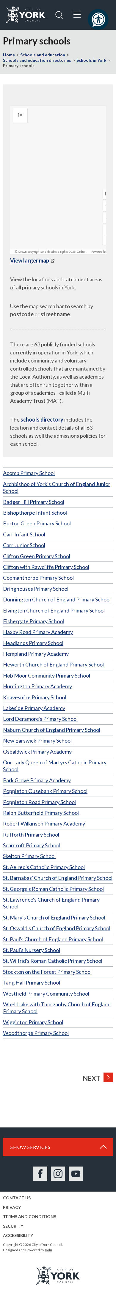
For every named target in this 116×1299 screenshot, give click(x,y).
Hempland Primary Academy (36, 653)
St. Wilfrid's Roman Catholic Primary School (52, 960)
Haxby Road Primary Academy (38, 632)
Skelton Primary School (29, 856)
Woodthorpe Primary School (36, 1033)
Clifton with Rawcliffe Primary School (46, 567)
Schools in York (91, 60)
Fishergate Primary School (33, 621)
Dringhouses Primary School (35, 588)
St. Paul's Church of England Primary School (53, 939)
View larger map (29, 260)
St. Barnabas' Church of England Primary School (57, 877)
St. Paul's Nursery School (31, 950)
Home (9, 54)
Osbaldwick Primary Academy (37, 751)
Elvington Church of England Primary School (54, 610)
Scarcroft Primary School (31, 845)
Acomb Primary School (29, 473)
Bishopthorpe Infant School (35, 512)
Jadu (48, 1250)
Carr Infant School (24, 534)
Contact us (17, 1197)
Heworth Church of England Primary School (53, 664)
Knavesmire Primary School (34, 697)
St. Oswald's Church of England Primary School (56, 928)
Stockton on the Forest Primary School (47, 971)
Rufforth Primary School (31, 834)
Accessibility (18, 1235)
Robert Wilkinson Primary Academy (44, 823)
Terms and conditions (29, 1216)
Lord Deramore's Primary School (40, 718)
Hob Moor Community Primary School (46, 675)
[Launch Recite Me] (98, 19)
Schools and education (42, 54)
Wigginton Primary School (33, 1022)
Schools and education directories (37, 60)
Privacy (12, 1207)
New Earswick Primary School (37, 740)
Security (13, 1226)
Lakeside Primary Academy (34, 708)
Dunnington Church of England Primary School (57, 599)
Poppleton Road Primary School (39, 802)
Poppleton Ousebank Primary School (45, 791)
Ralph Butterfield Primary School (41, 812)
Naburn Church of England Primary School (51, 729)
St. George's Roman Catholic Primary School (53, 888)
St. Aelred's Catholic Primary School (44, 867)
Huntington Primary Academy (37, 686)
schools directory (42, 419)
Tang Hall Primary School (31, 982)
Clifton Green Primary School (36, 556)
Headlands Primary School (33, 643)
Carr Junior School (24, 545)
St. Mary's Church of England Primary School (54, 917)
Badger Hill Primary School (33, 502)
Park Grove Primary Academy (37, 780)
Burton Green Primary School (37, 523)
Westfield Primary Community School (46, 993)
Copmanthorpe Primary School (38, 577)
